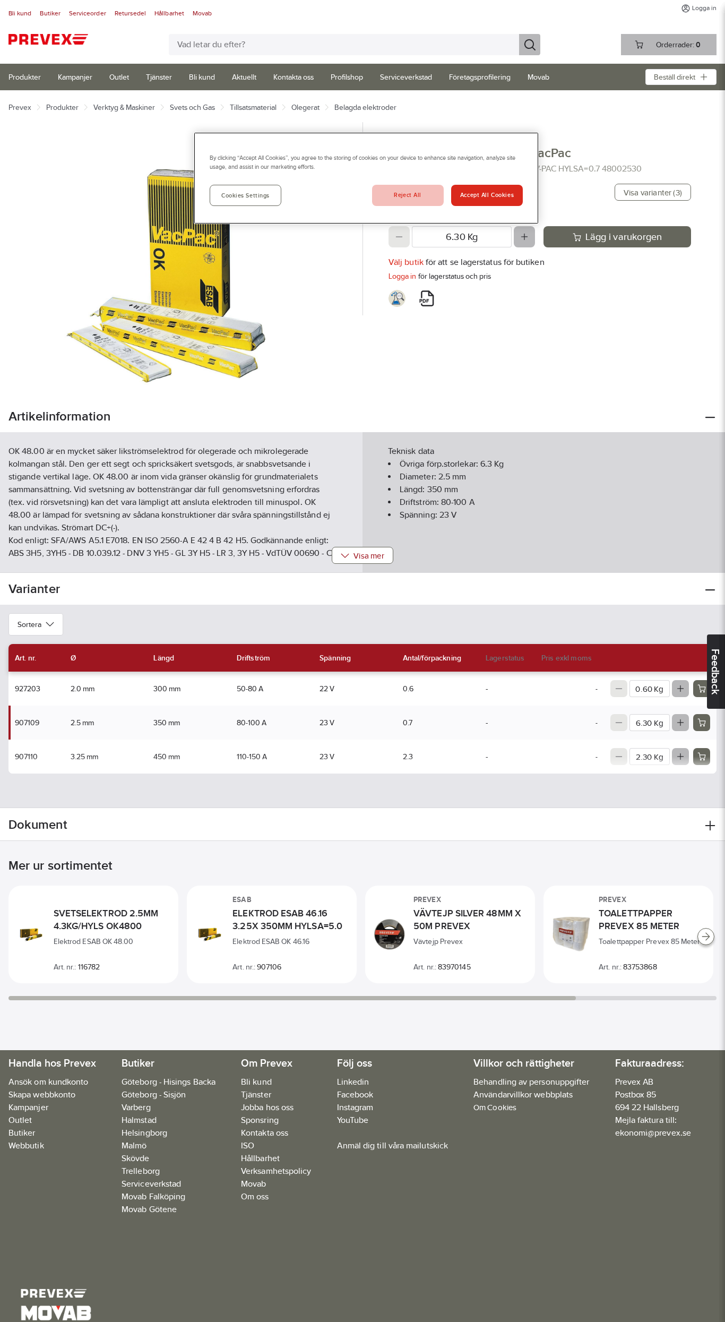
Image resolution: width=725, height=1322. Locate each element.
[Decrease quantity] (399, 236)
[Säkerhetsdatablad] (397, 298)
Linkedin (353, 1082)
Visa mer (368, 555)
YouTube (353, 1120)
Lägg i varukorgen (623, 236)
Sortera (29, 624)
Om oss (255, 1196)
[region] (366, 178)
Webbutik (26, 1145)
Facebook (355, 1094)
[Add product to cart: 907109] (701, 722)
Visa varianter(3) (653, 192)
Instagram (355, 1107)
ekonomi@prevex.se (653, 1133)
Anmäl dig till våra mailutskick (392, 1145)
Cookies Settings (245, 195)
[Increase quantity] (524, 236)
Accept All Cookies (487, 195)
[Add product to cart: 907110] (701, 756)
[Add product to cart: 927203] (701, 688)
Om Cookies (494, 1107)
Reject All (407, 195)
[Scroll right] (705, 936)
